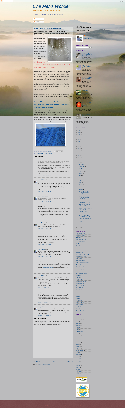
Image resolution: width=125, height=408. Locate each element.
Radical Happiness (80, 287)
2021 (79, 141)
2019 (79, 146)
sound (77, 344)
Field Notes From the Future (82, 254)
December (81, 164)
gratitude (78, 325)
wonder (78, 316)
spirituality (78, 342)
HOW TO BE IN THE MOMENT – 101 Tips (84, 201)
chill (39, 153)
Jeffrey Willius (41, 179)
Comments (37, 21)
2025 (79, 132)
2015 (79, 155)
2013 (79, 160)
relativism (78, 371)
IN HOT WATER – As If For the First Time (48, 28)
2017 (79, 150)
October (81, 168)
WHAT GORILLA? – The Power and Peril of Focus (85, 205)
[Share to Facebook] (61, 151)
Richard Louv (79, 250)
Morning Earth (79, 300)
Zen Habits (78, 306)
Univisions (78, 294)
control (78, 367)
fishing (78, 348)
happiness (78, 354)
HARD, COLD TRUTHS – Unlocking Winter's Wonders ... (85, 192)
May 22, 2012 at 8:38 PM (43, 287)
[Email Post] (54, 151)
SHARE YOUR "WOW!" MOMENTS (52, 14)
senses (77, 340)
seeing (77, 356)
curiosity (78, 323)
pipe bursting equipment (47, 267)
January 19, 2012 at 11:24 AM (44, 175)
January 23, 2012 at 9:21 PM (44, 256)
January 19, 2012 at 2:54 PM (44, 191)
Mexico (78, 327)
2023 (79, 137)
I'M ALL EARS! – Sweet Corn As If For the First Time (87, 92)
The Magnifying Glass (81, 269)
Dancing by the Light (81, 310)
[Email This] (57, 151)
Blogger (80, 405)
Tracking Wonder (80, 292)
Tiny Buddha (79, 258)
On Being (78, 298)
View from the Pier (80, 285)
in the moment (79, 331)
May (80, 180)
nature (77, 321)
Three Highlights (80, 283)
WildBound (78, 275)
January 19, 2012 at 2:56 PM (44, 201)
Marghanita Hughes (80, 264)
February (81, 187)
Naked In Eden (79, 279)
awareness (78, 319)
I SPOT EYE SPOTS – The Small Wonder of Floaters (87, 104)
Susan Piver (79, 296)
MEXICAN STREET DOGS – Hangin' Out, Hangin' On (87, 54)
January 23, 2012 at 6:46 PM (44, 244)
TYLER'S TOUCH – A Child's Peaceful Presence (85, 212)
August (80, 173)
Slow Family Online (80, 233)
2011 (79, 225)
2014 (79, 157)
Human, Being (79, 304)
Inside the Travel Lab (81, 239)
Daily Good (79, 245)
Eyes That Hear (79, 289)
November (81, 166)
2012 (79, 162)
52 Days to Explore (80, 241)
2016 (79, 153)
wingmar (70, 405)
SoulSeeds (78, 277)
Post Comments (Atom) (44, 364)
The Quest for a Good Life (82, 271)
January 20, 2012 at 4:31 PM (44, 228)
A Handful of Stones (80, 248)
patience (78, 346)
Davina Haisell (41, 159)
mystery (78, 361)
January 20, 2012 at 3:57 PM (44, 217)
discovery (78, 363)
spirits (77, 373)
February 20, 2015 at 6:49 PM (44, 302)
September (81, 171)
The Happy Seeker (80, 235)
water (47, 153)
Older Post (70, 361)
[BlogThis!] (58, 151)
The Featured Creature (81, 256)
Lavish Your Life (80, 302)
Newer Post (36, 361)
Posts (36, 18)
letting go (78, 365)
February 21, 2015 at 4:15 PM (44, 315)
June (80, 178)
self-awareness (79, 350)
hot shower (42, 153)
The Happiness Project (81, 281)
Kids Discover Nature (81, 266)
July (80, 175)
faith (77, 337)
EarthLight (78, 308)
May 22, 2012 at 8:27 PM (43, 271)
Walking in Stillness (80, 260)
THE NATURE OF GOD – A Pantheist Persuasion (86, 66)
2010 (79, 227)
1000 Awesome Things (81, 273)
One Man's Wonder (51, 6)
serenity (78, 369)
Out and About (79, 252)
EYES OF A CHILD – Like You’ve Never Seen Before (87, 78)
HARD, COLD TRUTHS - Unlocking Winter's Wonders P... (85, 197)
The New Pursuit (80, 243)
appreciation (79, 358)
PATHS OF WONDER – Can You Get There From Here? (85, 220)
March (80, 184)
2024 (79, 134)
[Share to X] (59, 151)
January (81, 189)
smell (77, 352)
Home (36, 14)
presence (78, 335)
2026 (79, 130)
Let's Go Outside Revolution (82, 262)
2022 (79, 139)
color (77, 329)
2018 (79, 148)
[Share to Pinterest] (62, 151)
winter (50, 153)
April (80, 182)
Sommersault (79, 237)
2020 (79, 144)
